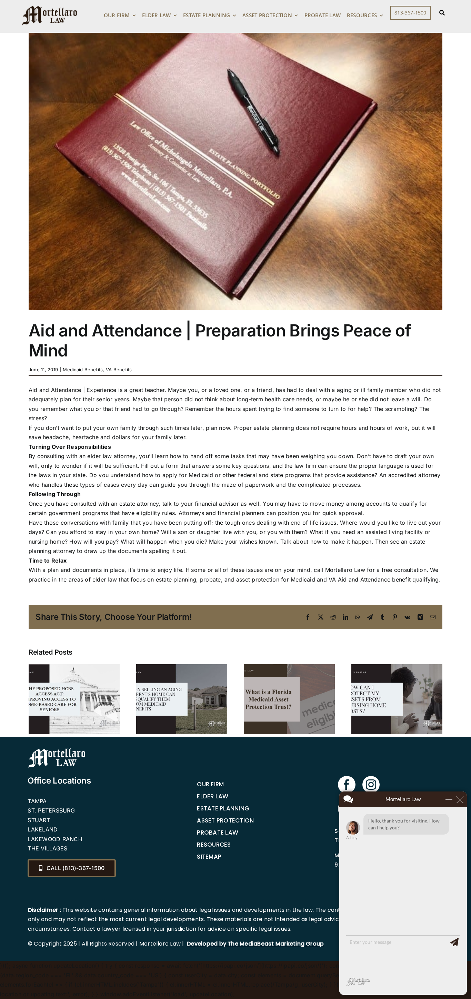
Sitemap (209, 856)
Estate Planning (223, 808)
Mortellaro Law (345, 569)
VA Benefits (119, 369)
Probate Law (217, 832)
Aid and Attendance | (57, 389)
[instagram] (371, 784)
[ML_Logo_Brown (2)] (49, 4)
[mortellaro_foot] (57, 749)
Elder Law (212, 796)
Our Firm (210, 784)
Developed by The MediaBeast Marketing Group (255, 944)
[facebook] (346, 784)
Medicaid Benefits (83, 369)
